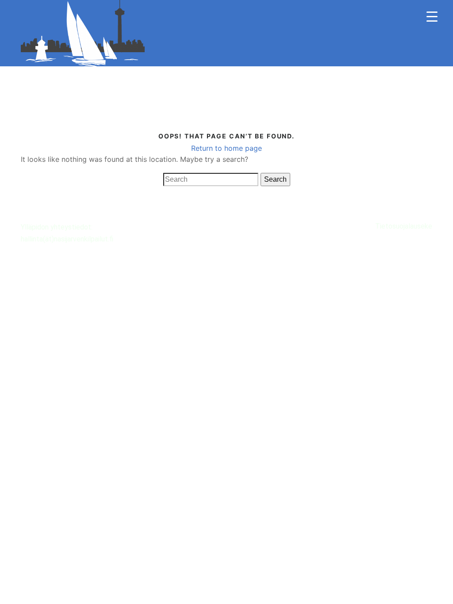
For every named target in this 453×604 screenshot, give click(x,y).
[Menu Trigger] (432, 16)
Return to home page (226, 148)
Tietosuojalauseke (403, 226)
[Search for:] (210, 179)
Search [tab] (275, 179)
